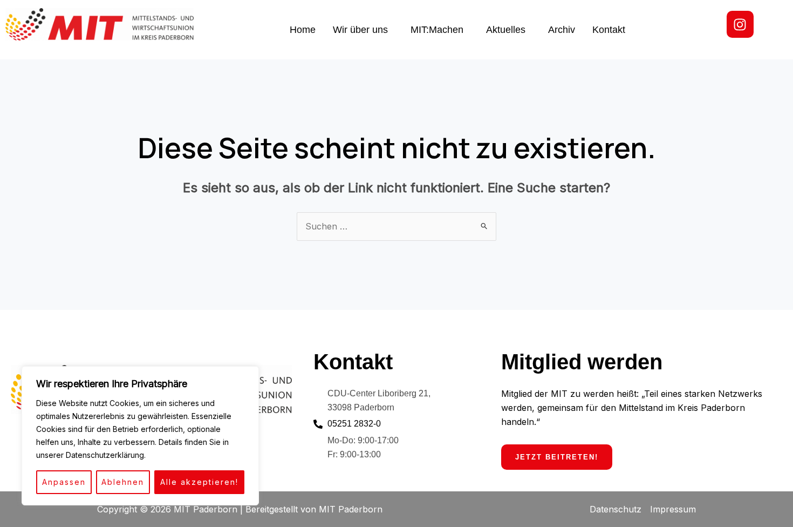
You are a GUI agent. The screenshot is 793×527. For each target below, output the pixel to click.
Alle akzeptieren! (199, 482)
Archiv (561, 29)
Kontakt (608, 29)
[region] (140, 435)
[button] (363, 30)
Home (303, 29)
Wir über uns (360, 29)
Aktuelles (505, 29)
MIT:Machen (437, 29)
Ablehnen (122, 482)
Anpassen (64, 482)
